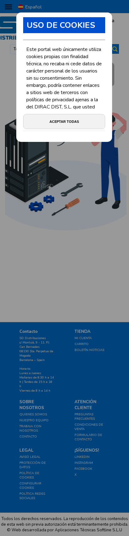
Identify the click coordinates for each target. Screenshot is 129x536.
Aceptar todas (64, 121)
